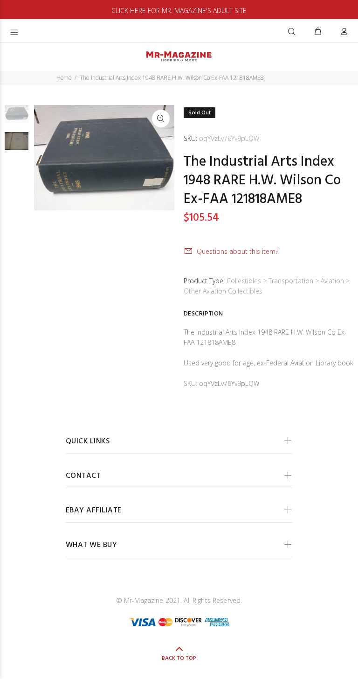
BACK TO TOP (179, 658)
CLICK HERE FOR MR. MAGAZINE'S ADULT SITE (179, 10)
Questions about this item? (237, 251)
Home (64, 78)
